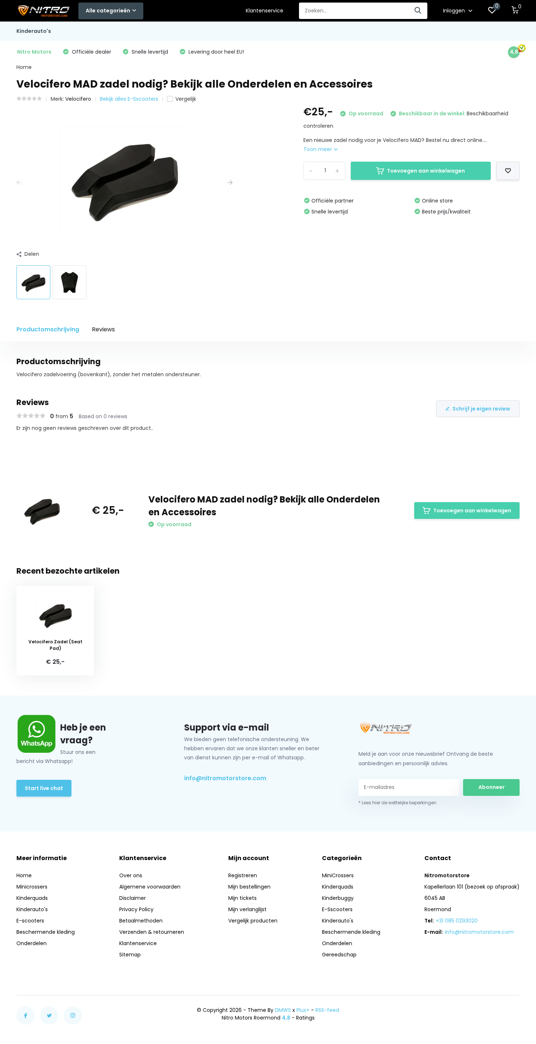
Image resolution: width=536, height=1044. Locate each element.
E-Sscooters (337, 909)
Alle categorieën (108, 10)
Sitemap (130, 954)
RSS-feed (327, 1010)
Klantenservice (264, 10)
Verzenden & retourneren (151, 932)
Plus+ (303, 1010)
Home (24, 67)
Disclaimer (132, 898)
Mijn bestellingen (249, 886)
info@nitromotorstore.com (225, 778)
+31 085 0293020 (457, 920)
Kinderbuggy (338, 898)
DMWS (283, 1010)
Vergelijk (185, 99)
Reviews (103, 329)
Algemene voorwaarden (149, 886)
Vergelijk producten (252, 920)
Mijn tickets (242, 898)
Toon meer (318, 149)
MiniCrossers (338, 875)
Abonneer (491, 787)
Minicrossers (31, 886)
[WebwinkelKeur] (512, 1013)
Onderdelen (31, 943)
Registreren (242, 875)
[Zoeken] (418, 11)
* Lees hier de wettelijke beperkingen (397, 803)
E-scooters (30, 920)
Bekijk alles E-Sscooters (129, 99)
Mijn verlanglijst (247, 909)
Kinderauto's (33, 31)
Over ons (130, 875)
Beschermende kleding (45, 932)
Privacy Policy (136, 909)
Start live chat (44, 788)
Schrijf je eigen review (481, 408)
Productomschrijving (47, 329)
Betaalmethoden (141, 920)
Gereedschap (339, 954)
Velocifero (78, 99)
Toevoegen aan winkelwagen (426, 170)
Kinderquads (32, 898)
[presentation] (19, 182)
